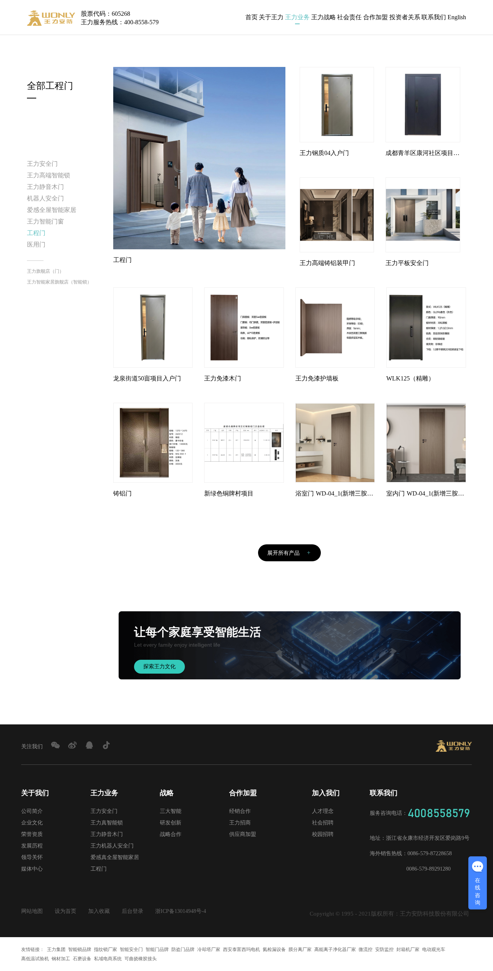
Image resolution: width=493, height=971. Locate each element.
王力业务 (297, 17)
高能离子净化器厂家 (335, 949)
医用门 (36, 244)
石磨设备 (82, 958)
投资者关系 (404, 17)
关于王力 (271, 17)
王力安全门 (42, 163)
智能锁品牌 (79, 949)
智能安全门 (131, 949)
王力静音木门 (45, 187)
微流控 (365, 949)
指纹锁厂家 (105, 949)
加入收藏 (99, 911)
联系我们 (433, 17)
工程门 (36, 233)
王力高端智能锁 (48, 175)
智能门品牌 (157, 949)
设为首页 (65, 911)
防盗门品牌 (183, 949)
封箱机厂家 (407, 949)
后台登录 (132, 911)
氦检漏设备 (274, 949)
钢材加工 (61, 958)
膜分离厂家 (300, 949)
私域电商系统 (108, 958)
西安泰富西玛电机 (241, 949)
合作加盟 (375, 17)
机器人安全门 (45, 198)
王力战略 (323, 17)
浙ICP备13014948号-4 (180, 911)
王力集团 (56, 949)
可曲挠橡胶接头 (140, 958)
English (457, 17)
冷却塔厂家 (208, 949)
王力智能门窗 (45, 221)
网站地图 (32, 911)
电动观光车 (433, 949)
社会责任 (349, 17)
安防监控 (384, 949)
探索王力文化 (159, 666)
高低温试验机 (35, 958)
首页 (251, 17)
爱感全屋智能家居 (51, 210)
